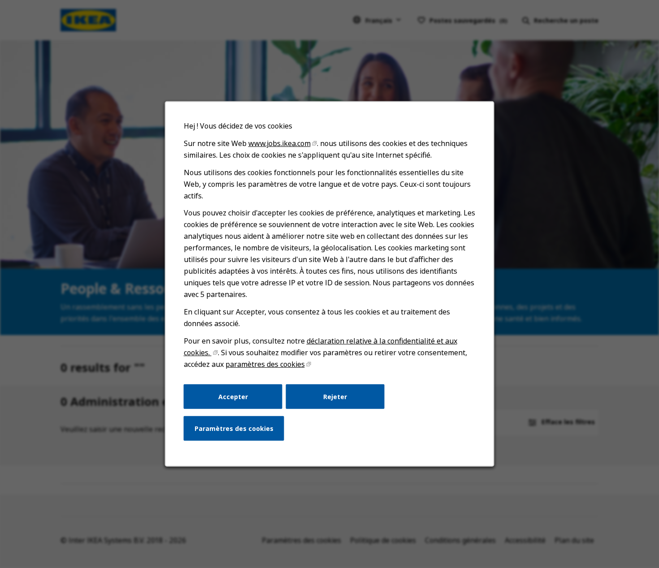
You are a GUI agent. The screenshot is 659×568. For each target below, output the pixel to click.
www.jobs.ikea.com (279, 143)
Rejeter (335, 396)
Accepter (233, 396)
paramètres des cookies (265, 364)
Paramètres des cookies (234, 428)
